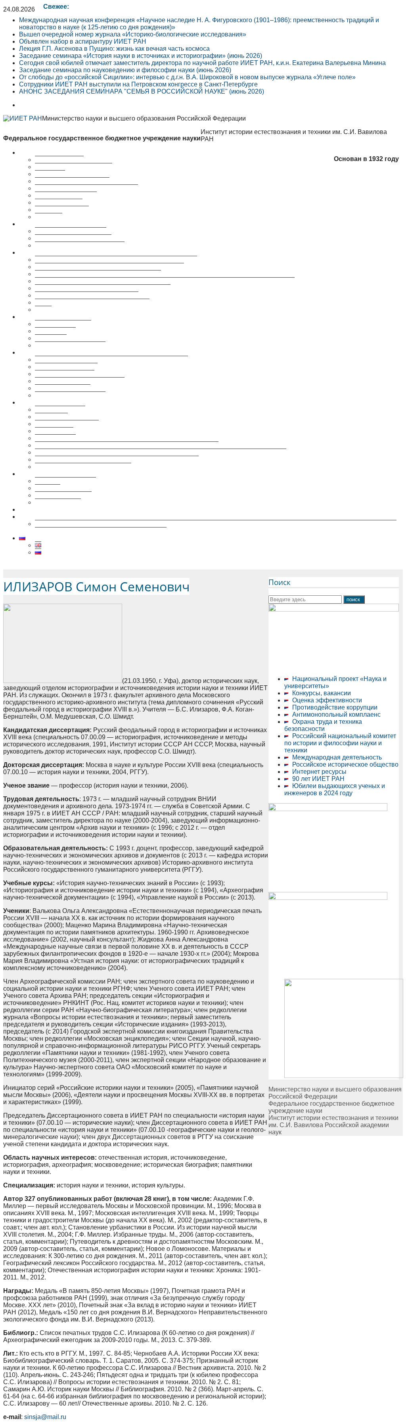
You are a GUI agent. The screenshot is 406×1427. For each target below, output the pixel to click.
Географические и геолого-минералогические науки (111, 359)
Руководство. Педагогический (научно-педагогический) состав (126, 445)
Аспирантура (54, 431)
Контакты (48, 216)
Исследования (40, 224)
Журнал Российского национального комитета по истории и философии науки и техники (165, 281)
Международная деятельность (337, 757)
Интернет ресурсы (319, 771)
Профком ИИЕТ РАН (66, 195)
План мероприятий (63, 323)
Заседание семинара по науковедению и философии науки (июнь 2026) (125, 70)
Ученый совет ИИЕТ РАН (72, 181)
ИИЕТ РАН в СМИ (62, 209)
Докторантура (55, 438)
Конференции (55, 331)
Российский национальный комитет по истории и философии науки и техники (340, 743)
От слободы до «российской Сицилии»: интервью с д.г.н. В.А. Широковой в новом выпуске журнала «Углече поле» (187, 77)
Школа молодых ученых (70, 345)
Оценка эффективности (327, 700)
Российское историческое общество (345, 764)
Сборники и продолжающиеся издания (92, 302)
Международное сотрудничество (83, 466)
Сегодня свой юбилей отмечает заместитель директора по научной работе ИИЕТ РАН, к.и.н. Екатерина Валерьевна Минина (202, 62)
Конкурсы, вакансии (321, 693)
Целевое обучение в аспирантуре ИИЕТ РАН (86, 509)
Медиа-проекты (58, 502)
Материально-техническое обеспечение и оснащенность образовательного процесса (160, 452)
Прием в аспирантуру (67, 423)
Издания (47, 488)
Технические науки (62, 388)
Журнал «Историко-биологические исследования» (109, 266)
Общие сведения (60, 409)
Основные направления (70, 231)
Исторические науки (64, 373)
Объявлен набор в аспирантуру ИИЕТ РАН (82, 41)
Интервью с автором (65, 481)
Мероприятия (39, 316)
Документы (51, 416)
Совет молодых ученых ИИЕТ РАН (86, 188)
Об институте (38, 152)
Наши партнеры (58, 202)
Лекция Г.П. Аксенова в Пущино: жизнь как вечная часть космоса (114, 48)
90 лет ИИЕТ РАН (318, 778)
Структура (50, 174)
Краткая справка (59, 159)
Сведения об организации (73, 166)
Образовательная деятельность (66, 402)
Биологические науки (66, 366)
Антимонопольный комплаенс (336, 714)
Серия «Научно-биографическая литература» (102, 288)
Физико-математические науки (79, 381)
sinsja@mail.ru (45, 1417)
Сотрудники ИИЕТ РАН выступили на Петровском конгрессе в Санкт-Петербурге (138, 84)
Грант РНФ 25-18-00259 (54, 516)
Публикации (36, 252)
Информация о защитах (70, 395)
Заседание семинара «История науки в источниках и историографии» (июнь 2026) (140, 55)
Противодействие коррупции (334, 707)
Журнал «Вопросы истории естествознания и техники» (116, 259)
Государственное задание (73, 238)
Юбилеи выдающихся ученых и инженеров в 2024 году (334, 789)
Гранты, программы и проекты (79, 245)
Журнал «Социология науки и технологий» (98, 273)
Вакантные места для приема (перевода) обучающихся (117, 459)
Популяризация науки (51, 473)
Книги (43, 309)
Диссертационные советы (57, 352)
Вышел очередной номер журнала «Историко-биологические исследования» (132, 34)
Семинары (51, 338)
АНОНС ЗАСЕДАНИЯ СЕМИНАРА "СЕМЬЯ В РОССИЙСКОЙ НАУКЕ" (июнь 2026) (141, 91)
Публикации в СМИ (63, 495)
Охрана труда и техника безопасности (323, 725)
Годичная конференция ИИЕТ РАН (86, 295)
